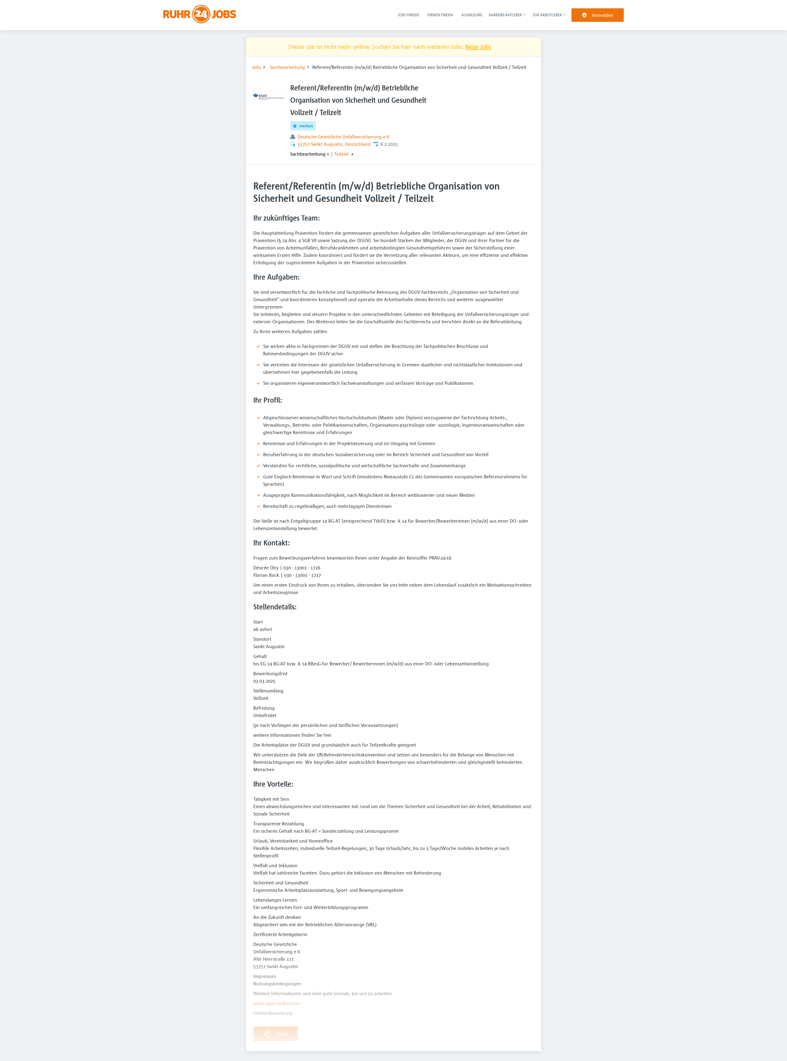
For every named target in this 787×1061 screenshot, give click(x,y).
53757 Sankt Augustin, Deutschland (334, 144)
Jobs (256, 67)
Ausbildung (472, 14)
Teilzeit (341, 154)
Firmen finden (440, 14)
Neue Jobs (478, 46)
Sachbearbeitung (287, 67)
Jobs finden (408, 14)
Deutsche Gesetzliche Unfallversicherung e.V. (344, 137)
